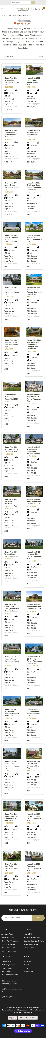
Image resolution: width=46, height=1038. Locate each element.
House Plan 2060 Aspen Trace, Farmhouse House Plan (11, 186)
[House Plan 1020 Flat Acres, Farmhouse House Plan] (34, 856)
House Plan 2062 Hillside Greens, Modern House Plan (33, 133)
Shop (9, 15)
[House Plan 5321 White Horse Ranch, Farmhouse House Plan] (12, 701)
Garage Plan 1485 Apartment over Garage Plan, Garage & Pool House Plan (34, 344)
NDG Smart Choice (31, 944)
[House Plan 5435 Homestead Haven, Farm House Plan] (34, 491)
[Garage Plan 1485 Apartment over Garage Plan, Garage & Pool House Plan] (34, 332)
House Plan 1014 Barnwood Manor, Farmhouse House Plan (34, 817)
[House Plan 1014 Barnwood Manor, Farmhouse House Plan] (34, 806)
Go (33, 2)
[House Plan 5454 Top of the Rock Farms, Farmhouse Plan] (34, 386)
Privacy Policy (29, 948)
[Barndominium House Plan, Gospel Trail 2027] (12, 386)
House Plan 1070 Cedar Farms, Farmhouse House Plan (11, 765)
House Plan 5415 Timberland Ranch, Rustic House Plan (34, 606)
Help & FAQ (28, 934)
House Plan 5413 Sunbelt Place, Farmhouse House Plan (11, 660)
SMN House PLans (8, 951)
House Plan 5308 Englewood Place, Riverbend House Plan (34, 712)
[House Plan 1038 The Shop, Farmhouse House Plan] (12, 279)
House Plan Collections (9, 941)
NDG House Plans (8, 948)
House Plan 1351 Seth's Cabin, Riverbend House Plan (33, 765)
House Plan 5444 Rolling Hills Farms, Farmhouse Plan (34, 238)
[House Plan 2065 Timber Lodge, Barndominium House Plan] (12, 122)
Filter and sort (9, 56)
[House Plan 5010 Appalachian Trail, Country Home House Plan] (12, 806)
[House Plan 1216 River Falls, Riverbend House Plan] (12, 856)
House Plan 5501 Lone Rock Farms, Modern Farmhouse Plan (11, 238)
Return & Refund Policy (32, 937)
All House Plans (7, 934)
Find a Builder (6, 961)
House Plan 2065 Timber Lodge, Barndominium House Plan (10, 133)
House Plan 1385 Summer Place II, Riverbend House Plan (11, 343)
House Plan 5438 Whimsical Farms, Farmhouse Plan (11, 449)
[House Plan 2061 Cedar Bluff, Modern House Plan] (34, 70)
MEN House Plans (8, 944)
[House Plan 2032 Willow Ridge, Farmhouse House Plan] (12, 70)
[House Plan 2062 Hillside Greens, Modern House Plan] (34, 122)
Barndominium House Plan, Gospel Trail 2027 (11, 397)
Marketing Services (8, 965)
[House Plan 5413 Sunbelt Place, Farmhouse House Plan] (12, 648)
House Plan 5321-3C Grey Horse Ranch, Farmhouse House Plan (34, 660)
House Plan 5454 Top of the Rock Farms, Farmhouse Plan (34, 398)
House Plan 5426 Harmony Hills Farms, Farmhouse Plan (34, 555)
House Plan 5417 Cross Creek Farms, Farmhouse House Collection (11, 607)
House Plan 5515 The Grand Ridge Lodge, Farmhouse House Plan (34, 186)
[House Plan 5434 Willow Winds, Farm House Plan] (12, 544)
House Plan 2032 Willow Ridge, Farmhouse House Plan (11, 81)
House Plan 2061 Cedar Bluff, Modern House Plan (33, 81)
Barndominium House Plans (22, 15)
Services (27, 968)
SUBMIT (38, 918)
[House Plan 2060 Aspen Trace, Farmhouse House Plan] (12, 174)
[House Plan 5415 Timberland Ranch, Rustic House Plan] (34, 596)
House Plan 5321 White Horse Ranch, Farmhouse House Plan (11, 712)
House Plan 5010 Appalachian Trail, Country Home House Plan (11, 817)
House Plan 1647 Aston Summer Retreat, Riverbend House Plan (34, 291)
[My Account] (39, 9)
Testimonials (28, 972)
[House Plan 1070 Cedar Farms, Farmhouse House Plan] (12, 753)
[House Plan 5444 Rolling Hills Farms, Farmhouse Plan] (34, 227)
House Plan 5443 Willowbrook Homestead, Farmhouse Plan (33, 450)
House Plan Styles (8, 937)
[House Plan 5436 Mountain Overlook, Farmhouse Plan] (12, 491)
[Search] (36, 9)
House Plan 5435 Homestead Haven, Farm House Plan (34, 502)
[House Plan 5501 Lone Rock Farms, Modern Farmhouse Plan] (12, 227)
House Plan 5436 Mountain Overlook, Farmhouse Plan (10, 503)
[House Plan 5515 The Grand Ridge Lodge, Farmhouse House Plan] (34, 174)
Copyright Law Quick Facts (34, 941)
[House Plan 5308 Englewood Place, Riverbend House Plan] (34, 701)
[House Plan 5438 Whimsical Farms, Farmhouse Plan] (12, 439)
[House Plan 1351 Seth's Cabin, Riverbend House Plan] (34, 753)
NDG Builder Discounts (10, 974)
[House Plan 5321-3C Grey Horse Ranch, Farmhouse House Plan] (34, 648)
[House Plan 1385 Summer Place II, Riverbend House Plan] (12, 332)
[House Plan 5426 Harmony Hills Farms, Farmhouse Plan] (34, 544)
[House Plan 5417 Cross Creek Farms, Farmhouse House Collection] (12, 596)
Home (4, 15)
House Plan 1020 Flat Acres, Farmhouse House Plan (34, 867)
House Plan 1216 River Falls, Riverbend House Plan (11, 867)
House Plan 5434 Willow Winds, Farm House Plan (11, 554)
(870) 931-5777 (7, 997)
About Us (27, 961)
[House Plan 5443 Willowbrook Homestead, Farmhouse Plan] (34, 439)
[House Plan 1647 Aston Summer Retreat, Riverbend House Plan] (34, 279)
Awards (26, 965)
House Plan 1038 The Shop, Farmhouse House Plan (11, 291)
